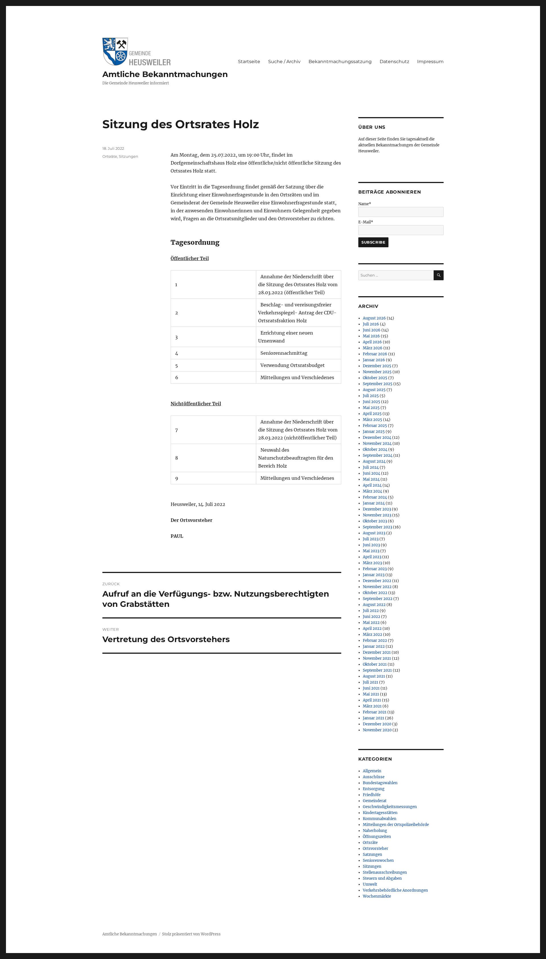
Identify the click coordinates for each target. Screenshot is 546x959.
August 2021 (374, 676)
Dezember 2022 (377, 580)
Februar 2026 (375, 354)
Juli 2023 (371, 539)
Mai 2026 (371, 336)
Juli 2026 (371, 324)
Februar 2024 (375, 497)
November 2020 (377, 730)
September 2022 (377, 598)
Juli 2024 (371, 467)
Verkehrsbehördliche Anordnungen (395, 890)
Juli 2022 (371, 610)
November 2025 (377, 372)
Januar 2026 (374, 360)
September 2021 (377, 670)
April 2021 (372, 700)
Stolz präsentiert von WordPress (191, 934)
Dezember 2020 (377, 724)
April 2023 (372, 557)
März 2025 (372, 419)
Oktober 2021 (375, 664)
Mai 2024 (371, 479)
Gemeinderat (374, 800)
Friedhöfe (371, 794)
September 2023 (377, 527)
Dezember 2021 (377, 652)
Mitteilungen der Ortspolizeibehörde (396, 824)
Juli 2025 (371, 395)
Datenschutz (394, 61)
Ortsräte (109, 156)
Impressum (430, 61)
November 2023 (377, 515)
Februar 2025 (375, 425)
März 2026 (372, 348)
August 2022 (374, 604)
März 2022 (372, 634)
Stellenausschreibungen (385, 872)
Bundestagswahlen (380, 783)
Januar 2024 (374, 503)
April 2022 (372, 628)
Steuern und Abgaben (382, 878)
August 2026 (374, 318)
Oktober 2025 (375, 377)
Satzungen (372, 854)
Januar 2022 (374, 646)
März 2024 (372, 491)
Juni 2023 (371, 545)
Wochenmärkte (377, 896)
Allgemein (372, 771)
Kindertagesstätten (380, 812)
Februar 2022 (375, 640)
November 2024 (377, 443)
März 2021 (372, 706)
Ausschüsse (373, 777)
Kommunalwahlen (379, 818)
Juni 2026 (371, 330)
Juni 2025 (371, 401)
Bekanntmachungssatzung (340, 61)
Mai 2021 (371, 694)
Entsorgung (373, 788)
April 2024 (372, 485)
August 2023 (374, 533)
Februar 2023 (375, 568)
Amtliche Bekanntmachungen (165, 74)
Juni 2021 (371, 688)
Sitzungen (128, 156)
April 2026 (372, 342)
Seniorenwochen (378, 860)
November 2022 (377, 586)
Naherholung (375, 830)
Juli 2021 (370, 682)
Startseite (249, 61)
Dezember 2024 (377, 437)
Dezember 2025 (377, 366)
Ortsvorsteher (375, 848)
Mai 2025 (371, 407)
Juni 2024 (371, 473)
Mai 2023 (371, 551)
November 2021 (377, 658)
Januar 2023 (373, 574)
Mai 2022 (371, 622)
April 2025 (372, 413)
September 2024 (377, 455)
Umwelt (370, 884)
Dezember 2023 (377, 509)
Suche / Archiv (284, 61)
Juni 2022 (371, 616)
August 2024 (374, 461)
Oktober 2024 (375, 449)
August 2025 (374, 389)
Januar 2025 (374, 431)
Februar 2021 (374, 712)
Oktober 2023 (375, 521)
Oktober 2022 (375, 592)
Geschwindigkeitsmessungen (390, 806)
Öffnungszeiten (377, 836)
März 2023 (372, 563)
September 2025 (377, 383)
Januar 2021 (373, 718)
